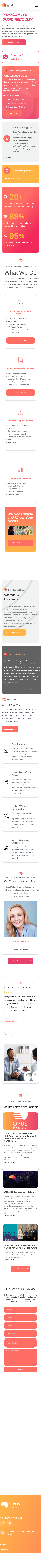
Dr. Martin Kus (28, 941)
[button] (30, 689)
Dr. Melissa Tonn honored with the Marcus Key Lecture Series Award (20, 1246)
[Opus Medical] (8, 5)
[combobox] (20, 1343)
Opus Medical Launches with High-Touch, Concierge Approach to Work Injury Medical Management (20, 1137)
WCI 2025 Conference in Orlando (20, 1192)
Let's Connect (17, 59)
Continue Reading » (10, 1162)
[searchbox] (13, 1343)
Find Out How (13, 42)
